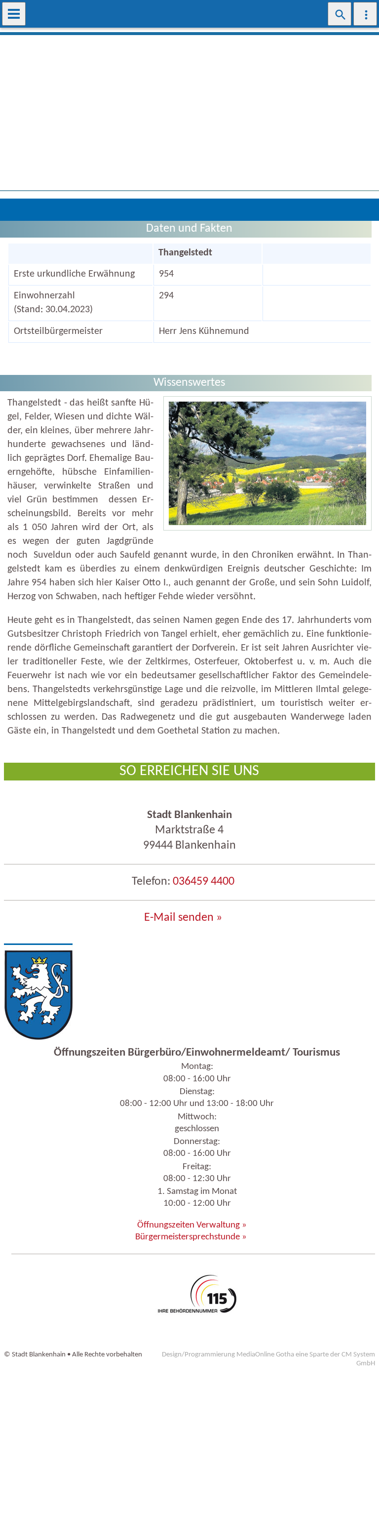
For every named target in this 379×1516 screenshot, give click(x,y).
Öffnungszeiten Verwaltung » (192, 1225)
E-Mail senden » (183, 918)
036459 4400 (203, 882)
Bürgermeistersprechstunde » (191, 1237)
